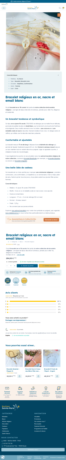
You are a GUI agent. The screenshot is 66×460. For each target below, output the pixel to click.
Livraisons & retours (39, 431)
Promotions (37, 419)
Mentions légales (30, 457)
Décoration (5, 424)
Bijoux (21, 241)
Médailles (4, 416)
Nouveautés (37, 424)
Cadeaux (4, 426)
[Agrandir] (33, 41)
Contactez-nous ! (33, 449)
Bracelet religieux (29, 241)
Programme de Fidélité (40, 428)
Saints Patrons (6, 433)
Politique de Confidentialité (37, 457)
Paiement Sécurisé (39, 426)
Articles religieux (6, 421)
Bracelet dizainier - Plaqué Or (31, 370)
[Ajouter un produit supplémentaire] (15, 265)
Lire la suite (20, 255)
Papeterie (5, 428)
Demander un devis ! (51, 219)
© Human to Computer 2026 (57, 457)
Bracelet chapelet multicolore (13, 370)
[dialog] (3, 457)
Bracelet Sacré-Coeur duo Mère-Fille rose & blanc (51, 370)
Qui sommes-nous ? (39, 421)
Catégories (14, 241)
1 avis (18, 244)
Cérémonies (5, 431)
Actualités (37, 416)
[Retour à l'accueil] (10, 407)
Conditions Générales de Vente (20, 458)
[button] (5, 41)
